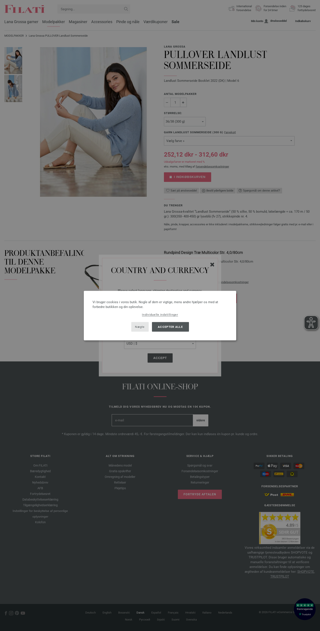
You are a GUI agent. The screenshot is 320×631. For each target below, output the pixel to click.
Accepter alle (170, 326)
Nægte (140, 326)
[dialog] (160, 315)
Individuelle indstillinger (160, 314)
